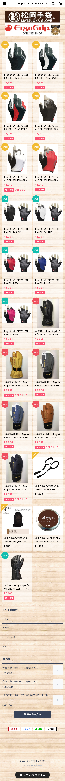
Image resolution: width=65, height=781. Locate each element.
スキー (5, 646)
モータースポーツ (10, 637)
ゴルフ (5, 619)
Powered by (29, 766)
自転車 (5, 628)
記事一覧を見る (32, 714)
